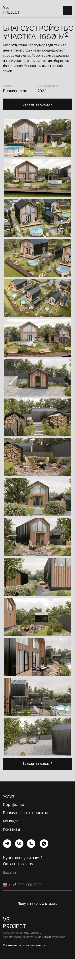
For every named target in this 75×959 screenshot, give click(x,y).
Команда (10, 820)
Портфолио (13, 804)
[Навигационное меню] (67, 10)
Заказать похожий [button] (37, 104)
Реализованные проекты (25, 812)
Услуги (9, 796)
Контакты (11, 829)
